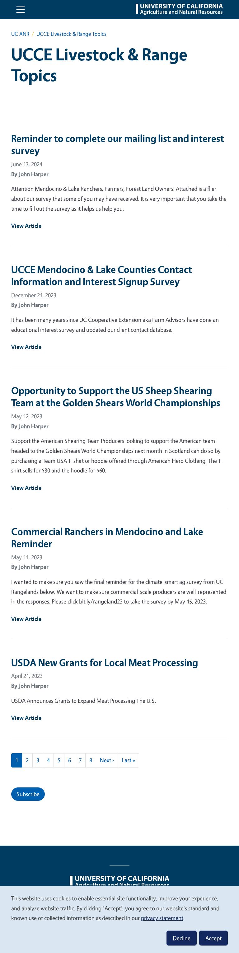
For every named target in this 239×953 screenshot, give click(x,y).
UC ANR (20, 34)
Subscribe (28, 794)
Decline (181, 938)
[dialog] (119, 919)
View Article (26, 225)
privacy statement (162, 918)
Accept (213, 938)
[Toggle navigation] (20, 9)
